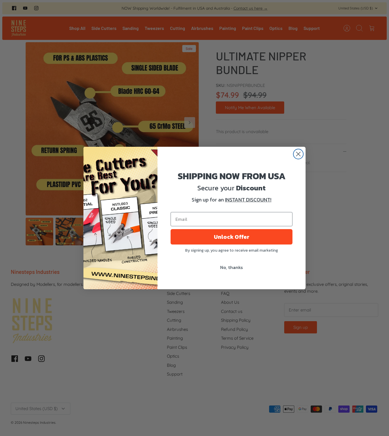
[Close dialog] (298, 154)
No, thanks (231, 267)
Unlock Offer (231, 237)
